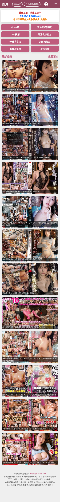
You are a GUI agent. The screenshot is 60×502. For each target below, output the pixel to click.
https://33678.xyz (38, 473)
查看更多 (53, 56)
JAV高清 (15, 34)
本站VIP (17, 4)
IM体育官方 (15, 41)
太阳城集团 (44, 41)
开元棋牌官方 (44, 34)
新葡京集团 (15, 48)
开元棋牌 (44, 48)
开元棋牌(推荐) (32, 4)
